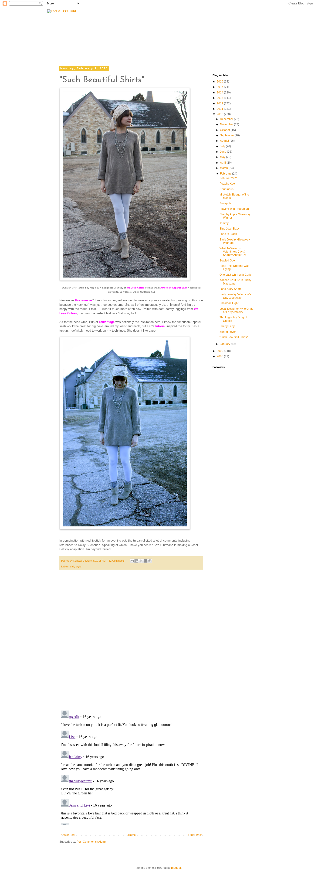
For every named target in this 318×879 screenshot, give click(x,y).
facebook (164, 44)
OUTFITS (139, 33)
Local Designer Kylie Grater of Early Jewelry (237, 310)
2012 (220, 103)
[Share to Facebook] (145, 561)
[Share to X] (141, 561)
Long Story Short (230, 289)
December (227, 119)
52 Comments (117, 560)
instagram (219, 44)
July (223, 146)
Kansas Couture (82, 560)
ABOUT (162, 32)
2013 (220, 98)
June (223, 151)
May (223, 157)
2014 (220, 92)
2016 (220, 81)
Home (132, 835)
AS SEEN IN (253, 32)
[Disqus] (131, 642)
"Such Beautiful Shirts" (234, 337)
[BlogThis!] (136, 561)
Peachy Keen (228, 183)
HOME (91, 38)
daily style (75, 566)
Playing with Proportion (234, 208)
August (225, 140)
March (224, 168)
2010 (220, 114)
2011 (220, 108)
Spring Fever (228, 331)
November (227, 124)
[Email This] (132, 561)
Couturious (226, 189)
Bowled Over (228, 260)
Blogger (176, 867)
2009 (220, 351)
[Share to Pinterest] (150, 561)
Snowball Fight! (229, 303)
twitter (192, 44)
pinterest (248, 44)
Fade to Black (228, 234)
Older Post (195, 835)
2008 (220, 356)
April (223, 162)
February (226, 173)
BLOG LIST (221, 32)
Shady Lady (227, 326)
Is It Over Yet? (228, 178)
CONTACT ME (190, 32)
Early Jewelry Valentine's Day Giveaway (235, 296)
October (225, 130)
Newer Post (68, 835)
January (225, 344)
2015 (220, 87)
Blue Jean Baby (230, 228)
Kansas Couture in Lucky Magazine (235, 281)
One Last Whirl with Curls (235, 274)
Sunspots (225, 203)
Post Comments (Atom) (91, 841)
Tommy (224, 223)
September (227, 135)
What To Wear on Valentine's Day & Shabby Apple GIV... (234, 252)
